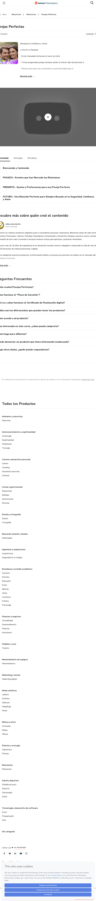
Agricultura (7, 749)
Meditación (7, 444)
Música (5, 734)
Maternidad (7, 538)
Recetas (5, 503)
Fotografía (6, 522)
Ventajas (18, 158)
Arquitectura (7, 553)
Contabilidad (7, 620)
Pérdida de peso (9, 784)
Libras (4, 593)
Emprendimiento (9, 624)
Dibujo (5, 730)
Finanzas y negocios (11, 616)
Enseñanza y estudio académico (17, 569)
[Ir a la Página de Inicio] (47, 3)
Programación (8, 816)
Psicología (6, 605)
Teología (6, 448)
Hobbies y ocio (9, 644)
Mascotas (6, 420)
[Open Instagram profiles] (26, 853)
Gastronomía (7, 499)
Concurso (6, 573)
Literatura (6, 597)
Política (5, 601)
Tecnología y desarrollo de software (20, 808)
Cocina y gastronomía (12, 487)
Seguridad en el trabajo (12, 557)
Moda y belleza (9, 690)
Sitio (4, 820)
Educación (6, 581)
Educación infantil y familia (15, 534)
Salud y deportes (10, 780)
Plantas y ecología (11, 745)
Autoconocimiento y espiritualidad (18, 432)
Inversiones (7, 632)
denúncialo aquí (88, 379)
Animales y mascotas (12, 416)
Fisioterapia (7, 792)
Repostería (7, 491)
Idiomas (5, 589)
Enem (4, 585)
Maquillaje (6, 706)
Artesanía (6, 726)
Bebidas (5, 495)
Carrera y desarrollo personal (16, 459)
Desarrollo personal (11, 471)
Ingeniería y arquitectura (13, 549)
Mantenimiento (8, 663)
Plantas (5, 753)
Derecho (5, 577)
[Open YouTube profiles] (21, 853)
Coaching (6, 467)
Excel (4, 812)
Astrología (6, 436)
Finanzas (6, 628)
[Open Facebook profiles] (4, 853)
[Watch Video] (48, 117)
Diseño (5, 518)
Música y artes (9, 722)
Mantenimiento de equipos (15, 659)
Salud (4, 796)
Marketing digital (9, 679)
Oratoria (5, 475)
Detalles (32, 158)
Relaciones (7, 765)
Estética (5, 698)
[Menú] (4, 3)
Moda (4, 710)
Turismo (5, 648)
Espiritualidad (8, 440)
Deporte (6, 788)
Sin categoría (8, 831)
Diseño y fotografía (11, 514)
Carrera (5, 463)
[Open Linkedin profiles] (15, 853)
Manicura (6, 702)
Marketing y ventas (11, 675)
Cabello (5, 694)
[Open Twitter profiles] (10, 853)
